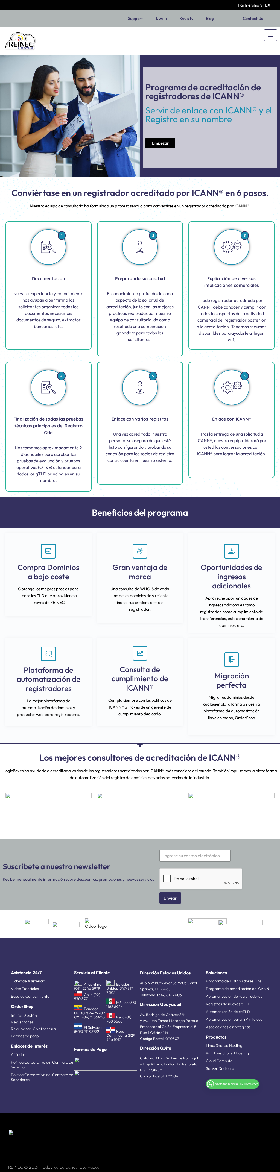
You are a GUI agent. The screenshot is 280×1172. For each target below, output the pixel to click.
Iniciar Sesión (24, 1015)
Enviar (170, 898)
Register (187, 18)
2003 (177, 994)
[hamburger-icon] (270, 35)
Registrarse (22, 1022)
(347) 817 (164, 994)
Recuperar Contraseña (33, 1029)
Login (161, 18)
